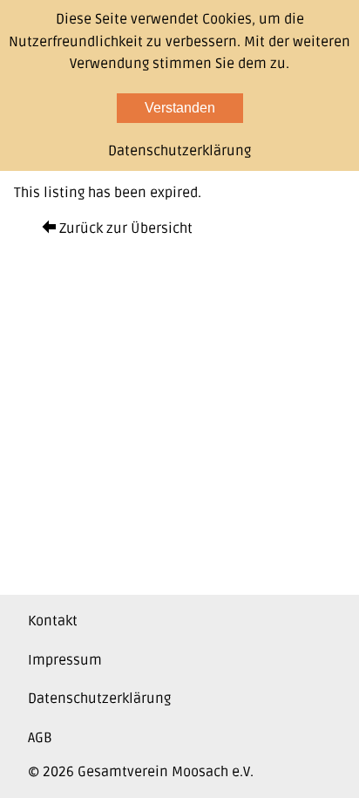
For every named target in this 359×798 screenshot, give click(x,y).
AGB (40, 738)
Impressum (65, 660)
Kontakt (53, 621)
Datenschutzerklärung (99, 698)
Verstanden (180, 107)
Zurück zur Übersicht (124, 228)
